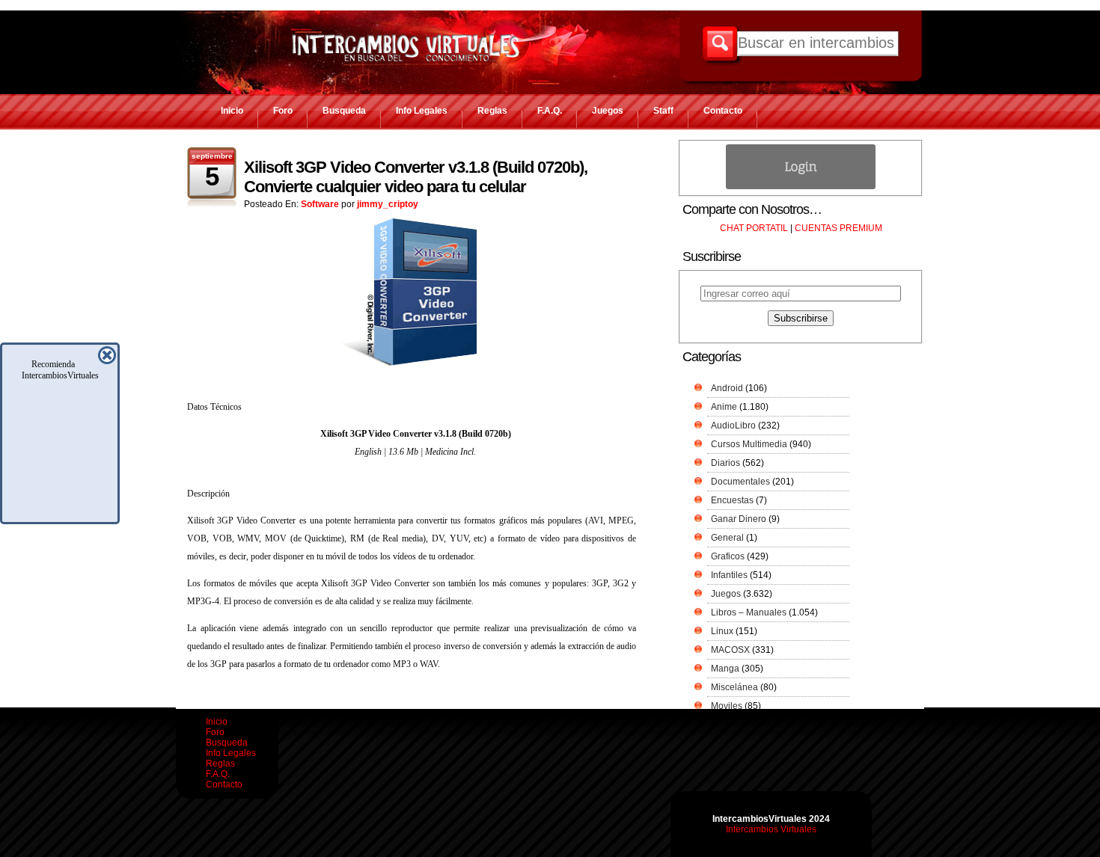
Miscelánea (734, 687)
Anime (724, 407)
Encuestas (732, 500)
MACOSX (730, 650)
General (727, 537)
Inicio (232, 110)
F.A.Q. (549, 110)
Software (320, 204)
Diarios (725, 463)
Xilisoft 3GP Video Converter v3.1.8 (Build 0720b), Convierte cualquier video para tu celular (415, 177)
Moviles (726, 706)
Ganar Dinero (738, 519)
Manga (725, 668)
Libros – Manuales (748, 612)
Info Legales (421, 110)
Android (727, 388)
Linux (722, 631)
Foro (283, 110)
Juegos (607, 110)
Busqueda (344, 110)
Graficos (728, 556)
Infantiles (729, 575)
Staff (663, 110)
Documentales (740, 481)
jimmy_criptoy (387, 204)
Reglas (492, 110)
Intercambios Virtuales (771, 829)
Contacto (722, 110)
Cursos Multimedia (749, 444)
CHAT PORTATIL (754, 228)
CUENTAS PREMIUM (838, 228)
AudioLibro (733, 425)
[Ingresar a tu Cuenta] (801, 186)
